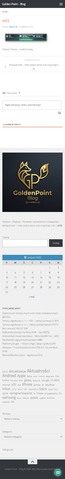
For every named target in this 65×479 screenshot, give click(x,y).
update (34, 398)
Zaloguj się (7, 449)
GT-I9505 (54, 380)
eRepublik (50, 376)
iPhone (27, 384)
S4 (60, 393)
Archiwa (6, 413)
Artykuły (16, 222)
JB (43, 385)
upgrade (42, 398)
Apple (21, 376)
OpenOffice (33, 389)
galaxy (27, 380)
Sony (19, 398)
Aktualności (38, 371)
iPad (19, 385)
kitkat (6, 389)
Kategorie (7, 431)
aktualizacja (17, 371)
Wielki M (13, 26)
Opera (43, 389)
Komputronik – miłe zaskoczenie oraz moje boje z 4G (28, 225)
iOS (14, 384)
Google (45, 380)
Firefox (5, 380)
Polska (40, 393)
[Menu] (61, 4)
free (21, 380)
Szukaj (5, 237)
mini (25, 389)
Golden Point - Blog (14, 4)
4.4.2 (5, 371)
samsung (9, 397)
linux (20, 389)
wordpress (6, 402)
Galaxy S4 (36, 380)
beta (29, 376)
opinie (5, 393)
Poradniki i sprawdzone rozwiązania (40, 222)
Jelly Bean (50, 385)
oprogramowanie (21, 393)
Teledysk (25, 398)
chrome (41, 376)
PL (34, 393)
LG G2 (14, 389)
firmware (14, 380)
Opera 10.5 (52, 389)
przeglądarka (51, 393)
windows (51, 397)
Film (57, 376)
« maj (31, 296)
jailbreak (37, 384)
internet (6, 385)
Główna (6, 222)
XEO (13, 401)
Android (9, 375)
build (35, 376)
